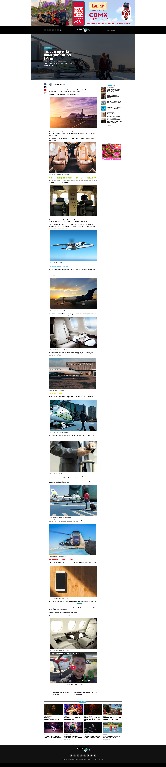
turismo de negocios (86, 688)
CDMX (67, 688)
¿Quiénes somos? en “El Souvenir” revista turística (72, 759)
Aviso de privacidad (88, 759)
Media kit (95, 759)
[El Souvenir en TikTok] (91, 755)
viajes (93, 688)
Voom (89, 396)
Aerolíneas (62, 688)
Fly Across (83, 269)
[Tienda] (95, 755)
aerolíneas (79, 603)
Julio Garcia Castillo (59, 84)
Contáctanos (101, 759)
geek (80, 688)
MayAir (65, 224)
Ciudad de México (73, 688)
